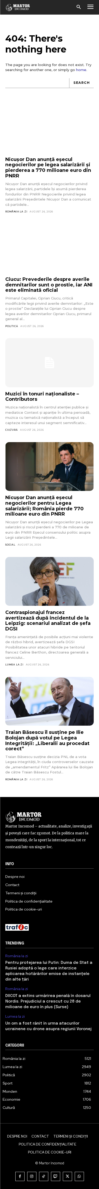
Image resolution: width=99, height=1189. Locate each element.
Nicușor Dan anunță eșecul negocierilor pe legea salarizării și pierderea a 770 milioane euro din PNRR (48, 167)
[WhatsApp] (79, 1176)
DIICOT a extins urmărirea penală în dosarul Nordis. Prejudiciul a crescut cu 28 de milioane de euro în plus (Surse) (48, 1001)
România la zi (16, 211)
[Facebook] (20, 1176)
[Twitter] (67, 1176)
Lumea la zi (14, 664)
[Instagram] (31, 1176)
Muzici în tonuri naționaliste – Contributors (42, 396)
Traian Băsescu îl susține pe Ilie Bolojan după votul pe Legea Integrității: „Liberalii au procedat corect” (47, 740)
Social (10, 544)
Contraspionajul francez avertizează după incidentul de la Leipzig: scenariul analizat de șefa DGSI (48, 620)
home (81, 70)
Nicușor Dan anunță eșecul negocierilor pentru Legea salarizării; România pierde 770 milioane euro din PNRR (44, 506)
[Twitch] (55, 1176)
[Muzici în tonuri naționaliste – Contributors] (49, 362)
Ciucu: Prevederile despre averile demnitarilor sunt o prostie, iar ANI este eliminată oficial (48, 284)
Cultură (11, 429)
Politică (11, 326)
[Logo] (17, 7)
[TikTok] (43, 1176)
